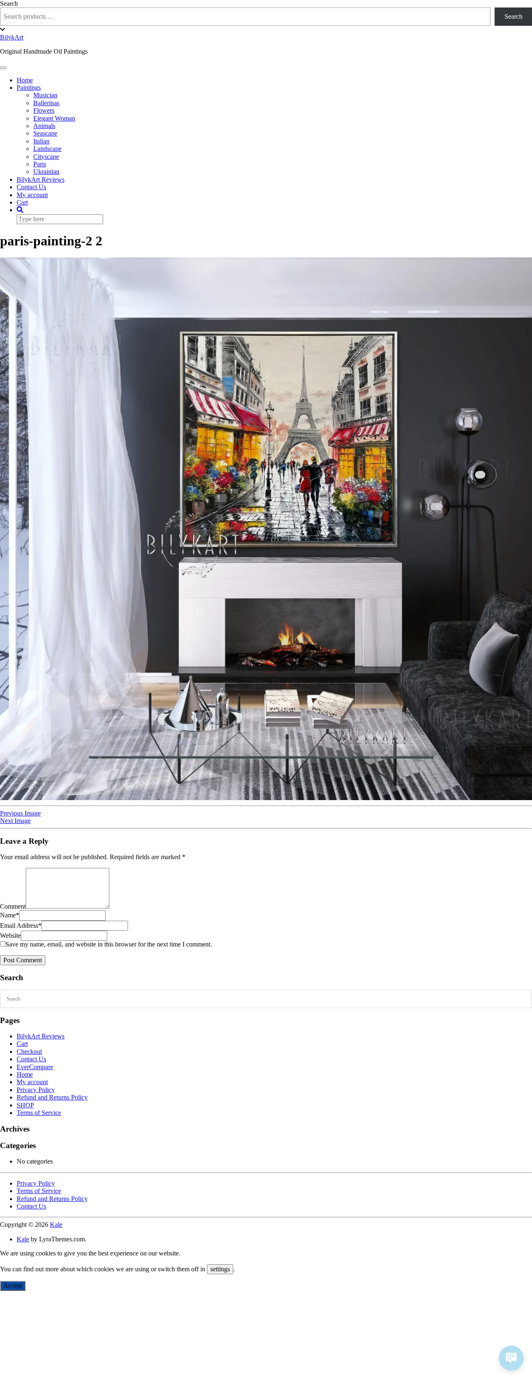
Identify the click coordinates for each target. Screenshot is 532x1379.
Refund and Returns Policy (52, 1097)
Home (25, 80)
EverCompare (35, 1066)
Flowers (43, 110)
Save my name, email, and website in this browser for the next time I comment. (108, 944)
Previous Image (20, 813)
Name (9, 915)
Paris (39, 164)
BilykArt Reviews (40, 179)
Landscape (47, 148)
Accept (12, 1285)
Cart (22, 202)
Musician (45, 95)
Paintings (29, 87)
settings (220, 1269)
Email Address (21, 925)
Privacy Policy (36, 1089)
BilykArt (11, 37)
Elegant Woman (54, 118)
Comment (13, 906)
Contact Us (31, 186)
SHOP (25, 1105)
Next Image (15, 820)
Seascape (45, 133)
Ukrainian (46, 171)
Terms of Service (39, 1112)
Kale (56, 1224)
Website (10, 935)
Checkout (29, 1051)
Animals (44, 125)
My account (32, 194)
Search (9, 3)
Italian (41, 141)
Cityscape (46, 156)
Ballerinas (46, 102)
